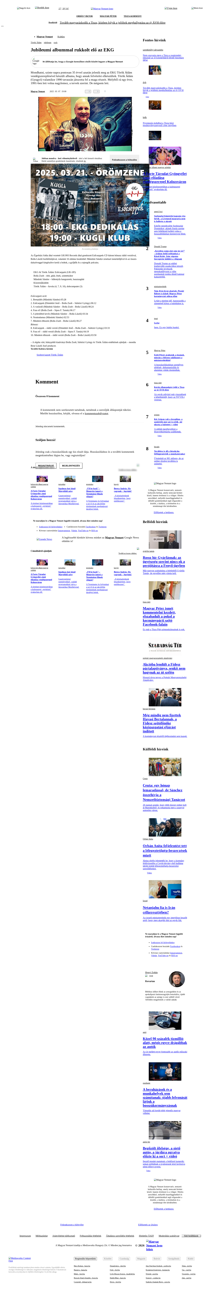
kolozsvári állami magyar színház (39, 485)
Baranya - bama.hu (80, 1270)
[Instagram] (129, 525)
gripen (156, 415)
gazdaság (146, 1083)
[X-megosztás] (131, 91)
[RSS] (135, 529)
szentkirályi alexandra (153, 50)
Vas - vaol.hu (186, 1270)
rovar (151, 976)
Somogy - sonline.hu (153, 1278)
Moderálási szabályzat (169, 1236)
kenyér (116, 484)
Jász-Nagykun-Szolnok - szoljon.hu (158, 1266)
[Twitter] (135, 525)
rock (55, 42)
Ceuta (145, 778)
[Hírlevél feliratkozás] (135, 521)
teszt (156, 318)
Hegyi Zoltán (151, 972)
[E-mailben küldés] (125, 91)
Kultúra (61, 36)
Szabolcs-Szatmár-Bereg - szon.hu (158, 1282)
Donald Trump (160, 246)
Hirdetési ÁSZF (146, 1236)
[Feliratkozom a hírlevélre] (42, 9)
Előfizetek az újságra (148, 1224)
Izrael (145, 901)
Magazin (141, 1258)
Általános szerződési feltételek (120, 1236)
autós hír (146, 1142)
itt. (85, 161)
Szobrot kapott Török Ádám (50, 355)
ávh (144, 82)
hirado (156, 447)
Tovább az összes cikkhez (127, 553)
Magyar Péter (159, 350)
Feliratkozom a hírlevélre (124, 160)
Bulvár (157, 1258)
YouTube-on (83, 531)
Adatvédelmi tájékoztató (63, 1236)
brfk (145, 117)
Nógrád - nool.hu (152, 1274)
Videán (74, 531)
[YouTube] (129, 529)
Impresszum (25, 1236)
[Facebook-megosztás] (137, 91)
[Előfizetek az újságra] (171, 8)
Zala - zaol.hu (186, 1278)
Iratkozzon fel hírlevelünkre (50, 527)
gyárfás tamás (148, 551)
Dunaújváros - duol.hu (118, 1266)
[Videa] (123, 529)
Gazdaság (124, 1258)
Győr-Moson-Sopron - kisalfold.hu (122, 1274)
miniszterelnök (160, 286)
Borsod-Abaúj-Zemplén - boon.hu (86, 1278)
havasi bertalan (149, 709)
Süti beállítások (191, 1236)
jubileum (47, 42)
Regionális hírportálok (85, 1258)
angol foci (158, 211)
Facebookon (91, 527)
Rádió (190, 1258)
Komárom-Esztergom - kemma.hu (158, 1270)
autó (144, 1032)
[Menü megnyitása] (197, 8)
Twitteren (102, 527)
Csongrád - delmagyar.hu (83, 1282)
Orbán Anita (148, 839)
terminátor (89, 484)
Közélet (107, 1258)
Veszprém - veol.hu (188, 1274)
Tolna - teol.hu (187, 1266)
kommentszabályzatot (96, 413)
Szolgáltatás (173, 1258)
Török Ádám (36, 42)
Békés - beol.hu (79, 1274)
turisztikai (61, 484)
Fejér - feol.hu (115, 1270)
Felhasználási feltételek (90, 1236)
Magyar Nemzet (45, 36)
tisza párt (158, 383)
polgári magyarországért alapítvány (157, 658)
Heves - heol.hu (115, 1282)
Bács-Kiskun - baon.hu (82, 1266)
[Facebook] (123, 525)
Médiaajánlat (42, 1236)
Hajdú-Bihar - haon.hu (118, 1278)
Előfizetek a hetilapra (164, 512)
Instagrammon (64, 531)
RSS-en (94, 531)
